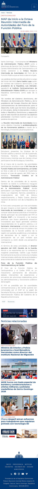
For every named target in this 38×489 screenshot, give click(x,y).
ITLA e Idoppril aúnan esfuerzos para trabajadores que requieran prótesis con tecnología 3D (18, 421)
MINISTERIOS (19, 469)
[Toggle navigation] (34, 6)
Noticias (9, 13)
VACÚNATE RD (20, 467)
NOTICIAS (28, 464)
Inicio (3, 13)
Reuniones (11, 301)
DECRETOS (9, 467)
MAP (3, 301)
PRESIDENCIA (18, 464)
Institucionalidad (9, 15)
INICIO (8, 464)
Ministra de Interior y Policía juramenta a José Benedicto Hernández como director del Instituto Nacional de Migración (17, 351)
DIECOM (30, 467)
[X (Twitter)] (11, 474)
